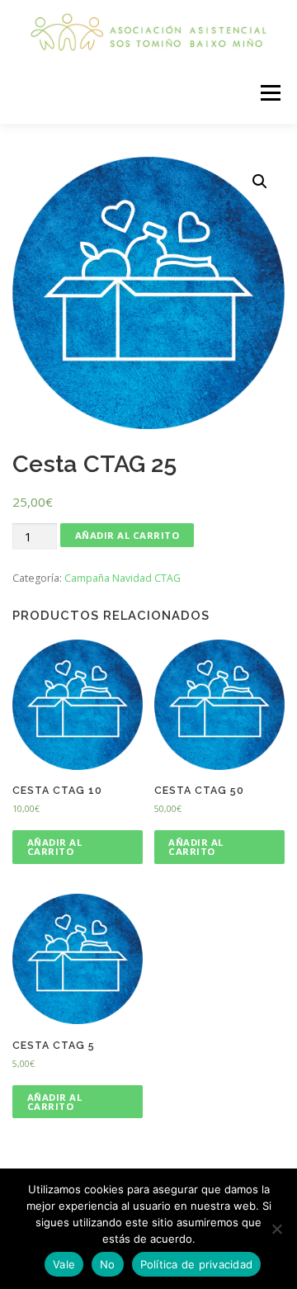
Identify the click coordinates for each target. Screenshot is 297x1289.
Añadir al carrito (127, 535)
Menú (269, 93)
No (108, 1264)
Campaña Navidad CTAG (122, 578)
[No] (276, 1229)
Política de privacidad (196, 1264)
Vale (64, 1264)
